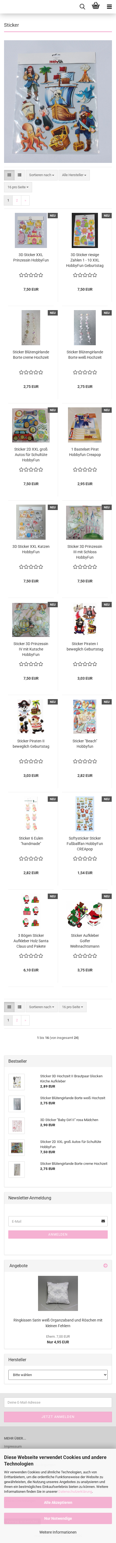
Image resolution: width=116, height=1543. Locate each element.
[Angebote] (105, 1266)
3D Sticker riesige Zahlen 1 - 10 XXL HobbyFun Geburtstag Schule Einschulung (85, 260)
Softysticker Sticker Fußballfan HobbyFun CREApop (85, 843)
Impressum (13, 1446)
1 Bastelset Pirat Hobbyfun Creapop (85, 452)
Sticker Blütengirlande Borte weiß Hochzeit (85, 355)
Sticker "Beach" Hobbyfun (85, 744)
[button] (9, 175)
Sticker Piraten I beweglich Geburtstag (85, 646)
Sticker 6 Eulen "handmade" (31, 841)
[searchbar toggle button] (82, 7)
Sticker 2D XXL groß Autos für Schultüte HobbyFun (30, 454)
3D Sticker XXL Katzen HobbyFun (31, 549)
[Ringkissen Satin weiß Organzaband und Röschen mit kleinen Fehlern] (58, 1293)
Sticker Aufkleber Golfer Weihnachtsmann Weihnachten (85, 941)
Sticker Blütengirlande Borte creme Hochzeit (31, 355)
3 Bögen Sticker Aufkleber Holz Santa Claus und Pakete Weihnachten (31, 941)
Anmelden (58, 1234)
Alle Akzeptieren (58, 1502)
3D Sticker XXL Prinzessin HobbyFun (31, 257)
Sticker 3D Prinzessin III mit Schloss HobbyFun (84, 551)
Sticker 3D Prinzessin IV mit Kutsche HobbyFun (30, 649)
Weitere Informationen (58, 1532)
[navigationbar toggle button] (109, 7)
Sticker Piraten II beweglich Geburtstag (31, 744)
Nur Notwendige (58, 1518)
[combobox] (42, 175)
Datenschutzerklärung (75, 1492)
